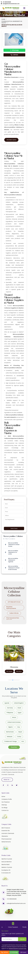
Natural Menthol (6, 862)
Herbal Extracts (6, 842)
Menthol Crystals (7, 859)
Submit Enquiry (14, 528)
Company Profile (7, 799)
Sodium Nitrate (14, 613)
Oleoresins (5, 836)
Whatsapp (15, 50)
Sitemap (4, 805)
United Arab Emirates (14, 722)
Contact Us (5, 810)
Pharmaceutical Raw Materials (12, 618)
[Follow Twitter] (12, 785)
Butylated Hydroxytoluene (11, 607)
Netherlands (10, 732)
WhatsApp (15, 952)
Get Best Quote (11, 140)
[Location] (3, 892)
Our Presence (5, 802)
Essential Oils (6, 830)
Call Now (15, 55)
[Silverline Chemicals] (10, 8)
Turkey (19, 736)
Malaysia (9, 736)
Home (3, 19)
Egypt (19, 712)
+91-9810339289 (6, 2)
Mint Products (6, 828)
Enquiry (24, 952)
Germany (10, 708)
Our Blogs (4, 807)
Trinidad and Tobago (10, 741)
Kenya (14, 717)
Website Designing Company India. (17, 948)
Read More (14, 747)
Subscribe (22, 939)
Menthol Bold (5, 864)
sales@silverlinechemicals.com (10, 3)
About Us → (7, 779)
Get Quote (9, 673)
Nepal (20, 732)
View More (19, 673)
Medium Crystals (7, 867)
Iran (22, 741)
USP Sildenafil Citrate (14, 602)
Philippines (10, 712)
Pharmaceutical (6, 839)
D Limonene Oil (6, 873)
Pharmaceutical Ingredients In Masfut (12, 22)
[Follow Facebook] (3, 785)
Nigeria (10, 727)
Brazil (19, 708)
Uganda (6, 703)
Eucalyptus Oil (6, 870)
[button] (24, 661)
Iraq (18, 727)
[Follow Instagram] (7, 785)
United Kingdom (19, 703)
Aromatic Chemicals (8, 833)
